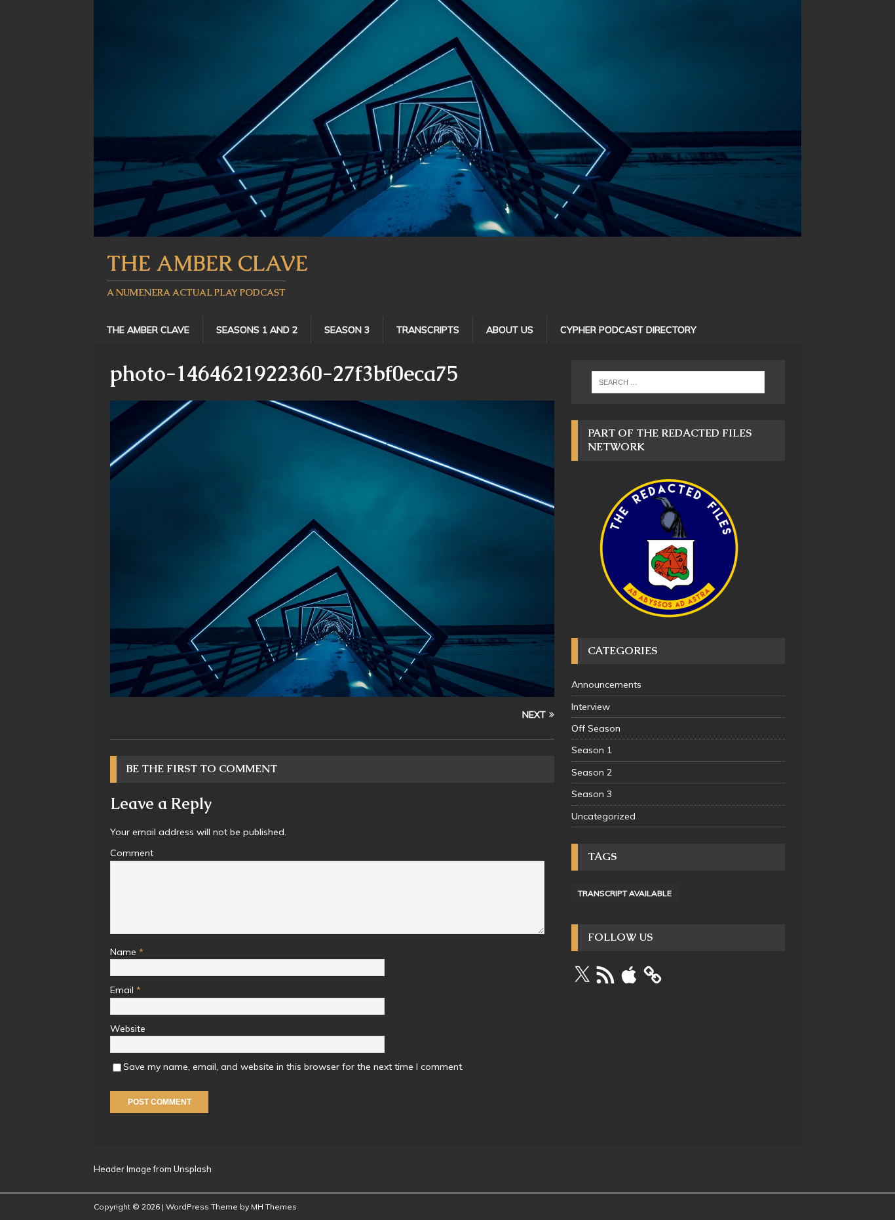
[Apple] (629, 974)
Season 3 (347, 330)
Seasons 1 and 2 (256, 330)
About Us (509, 330)
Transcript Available (625, 893)
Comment (131, 853)
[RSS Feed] (605, 974)
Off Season (595, 728)
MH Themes (274, 1206)
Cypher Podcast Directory (628, 330)
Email (123, 990)
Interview (590, 707)
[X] (581, 974)
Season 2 (591, 772)
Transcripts (427, 330)
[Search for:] (678, 382)
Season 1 (591, 750)
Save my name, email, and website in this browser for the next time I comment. (293, 1066)
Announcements (606, 684)
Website (127, 1028)
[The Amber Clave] (447, 229)
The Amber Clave (148, 330)
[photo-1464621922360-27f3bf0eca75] (332, 690)
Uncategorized (603, 816)
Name (124, 952)
